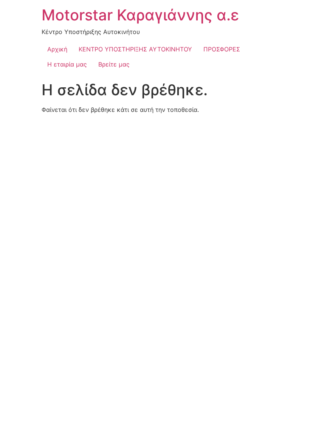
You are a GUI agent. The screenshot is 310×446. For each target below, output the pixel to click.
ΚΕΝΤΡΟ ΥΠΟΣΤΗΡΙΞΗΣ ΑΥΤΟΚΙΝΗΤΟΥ (135, 49)
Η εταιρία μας (67, 64)
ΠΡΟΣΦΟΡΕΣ (221, 49)
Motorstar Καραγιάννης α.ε (140, 15)
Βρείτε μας (114, 64)
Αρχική (57, 49)
